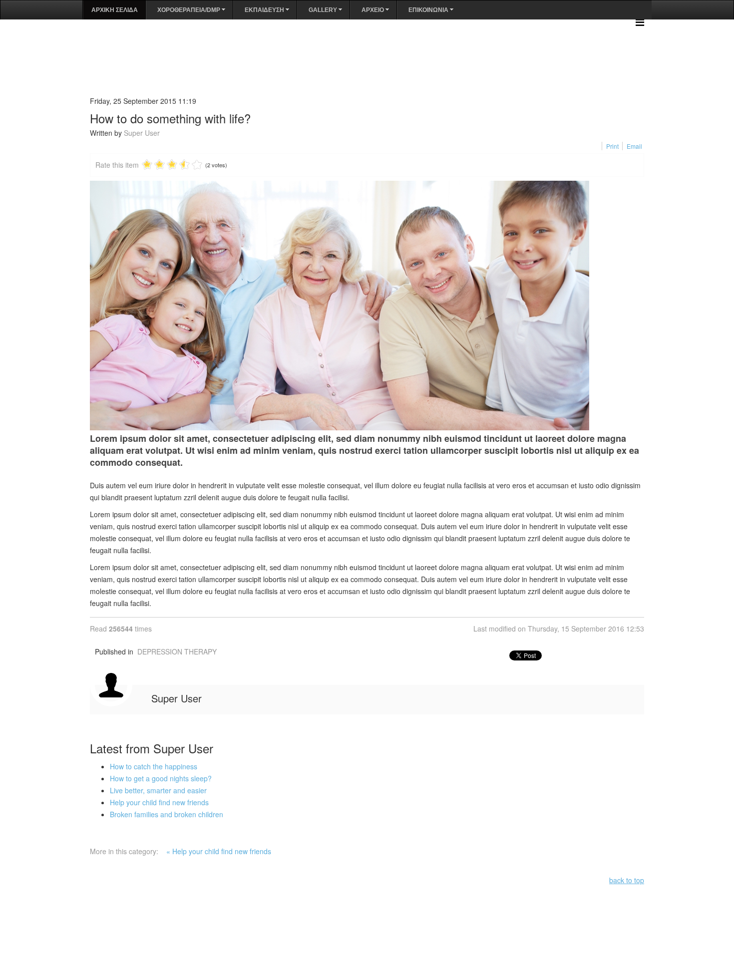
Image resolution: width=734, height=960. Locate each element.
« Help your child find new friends (218, 851)
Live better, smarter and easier (158, 790)
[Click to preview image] (367, 305)
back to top (626, 880)
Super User (142, 133)
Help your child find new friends (159, 802)
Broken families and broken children (166, 814)
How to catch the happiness (153, 766)
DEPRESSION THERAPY (177, 651)
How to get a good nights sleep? (161, 778)
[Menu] (640, 21)
